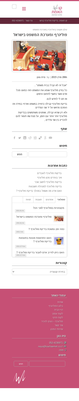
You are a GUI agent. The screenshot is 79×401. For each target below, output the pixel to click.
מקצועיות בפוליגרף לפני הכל (48, 208)
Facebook (14, 138)
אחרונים (49, 199)
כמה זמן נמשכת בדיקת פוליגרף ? (46, 229)
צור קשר (59, 325)
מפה (61, 350)
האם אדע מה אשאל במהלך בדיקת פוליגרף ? (39, 190)
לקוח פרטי (58, 317)
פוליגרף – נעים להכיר (52, 321)
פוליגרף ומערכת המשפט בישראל (40, 34)
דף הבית (58, 309)
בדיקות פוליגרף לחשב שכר (48, 182)
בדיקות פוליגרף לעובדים (49, 173)
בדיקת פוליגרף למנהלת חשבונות (45, 186)
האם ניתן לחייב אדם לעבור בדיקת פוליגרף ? (40, 252)
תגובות (38, 199)
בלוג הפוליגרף (56, 306)
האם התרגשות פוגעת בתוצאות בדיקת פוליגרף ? (35, 240)
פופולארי (61, 199)
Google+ (45, 138)
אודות (60, 302)
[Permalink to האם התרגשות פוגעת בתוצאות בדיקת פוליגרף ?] (58, 240)
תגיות (28, 199)
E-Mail (50, 138)
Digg (35, 138)
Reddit (30, 138)
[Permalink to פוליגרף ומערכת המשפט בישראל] (58, 218)
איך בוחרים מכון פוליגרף (49, 177)
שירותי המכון (57, 329)
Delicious (40, 138)
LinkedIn (25, 138)
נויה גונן (41, 77)
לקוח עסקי (57, 313)
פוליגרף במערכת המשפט (44, 30)
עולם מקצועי (62, 30)
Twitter (19, 138)
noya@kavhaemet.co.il (50, 346)
